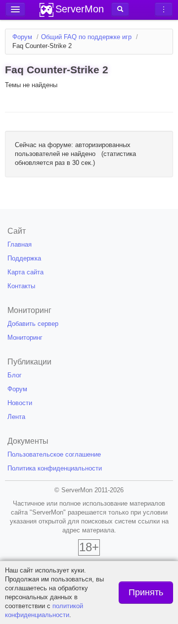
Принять (146, 592)
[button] (120, 9)
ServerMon (79, 8)
